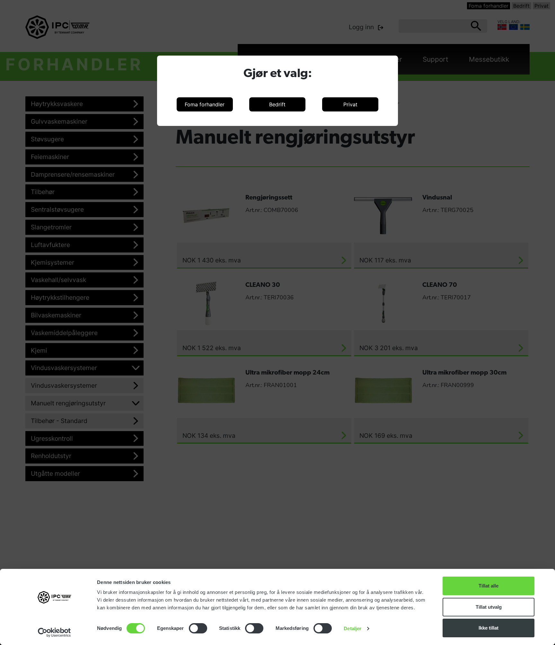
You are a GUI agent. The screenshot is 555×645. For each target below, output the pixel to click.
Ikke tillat (488, 628)
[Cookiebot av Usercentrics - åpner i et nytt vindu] (54, 632)
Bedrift (277, 104)
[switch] (198, 628)
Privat (350, 104)
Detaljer (352, 628)
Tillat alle (488, 585)
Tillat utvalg (489, 607)
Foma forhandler (205, 104)
